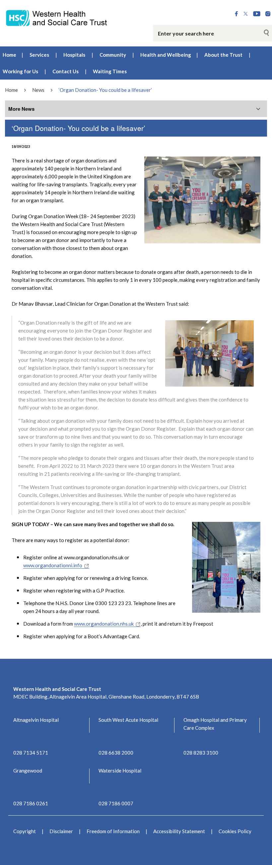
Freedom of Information (113, 831)
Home (9, 55)
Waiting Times (110, 71)
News (38, 90)
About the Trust (223, 55)
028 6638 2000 (116, 753)
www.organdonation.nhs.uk (104, 624)
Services (39, 55)
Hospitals (74, 55)
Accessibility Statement (179, 831)
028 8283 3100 (200, 753)
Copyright (24, 831)
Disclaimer (61, 831)
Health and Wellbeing (165, 55)
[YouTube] (257, 14)
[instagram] (268, 14)
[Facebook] (236, 14)
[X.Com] (245, 14)
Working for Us (20, 71)
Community (113, 55)
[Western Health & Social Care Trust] (56, 17)
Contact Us (65, 71)
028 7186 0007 (116, 803)
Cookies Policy (235, 831)
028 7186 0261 (30, 803)
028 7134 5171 (30, 753)
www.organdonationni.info (52, 565)
